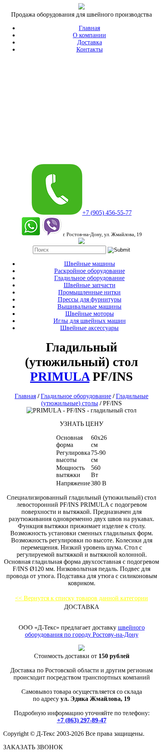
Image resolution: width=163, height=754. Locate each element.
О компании (89, 35)
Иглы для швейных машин (89, 320)
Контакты (89, 49)
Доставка (89, 42)
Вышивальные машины (89, 306)
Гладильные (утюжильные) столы (94, 400)
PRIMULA (59, 376)
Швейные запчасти (90, 285)
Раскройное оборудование (89, 270)
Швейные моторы (89, 313)
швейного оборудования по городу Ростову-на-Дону (85, 631)
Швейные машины (89, 263)
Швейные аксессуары (89, 328)
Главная (89, 28)
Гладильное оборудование (89, 278)
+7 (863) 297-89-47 (81, 720)
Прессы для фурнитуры (89, 299)
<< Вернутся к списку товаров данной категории (81, 598)
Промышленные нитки (89, 292)
